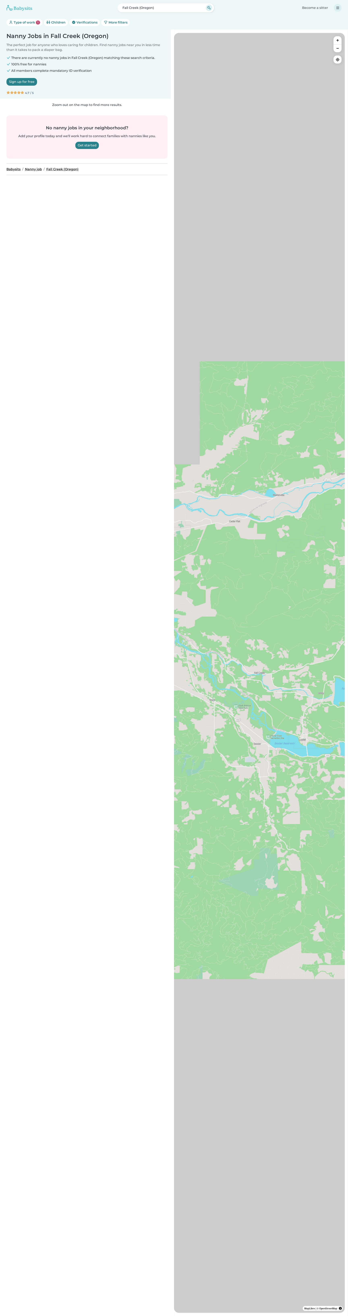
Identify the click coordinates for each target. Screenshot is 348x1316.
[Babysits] (19, 7)
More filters (117, 22)
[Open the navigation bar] (338, 8)
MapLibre (309, 1308)
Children (57, 22)
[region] (259, 673)
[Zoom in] (338, 40)
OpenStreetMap (328, 1308)
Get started (87, 145)
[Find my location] (338, 59)
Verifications (86, 22)
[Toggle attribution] (340, 1308)
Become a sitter (315, 8)
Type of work (25, 22)
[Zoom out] (338, 48)
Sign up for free (21, 82)
